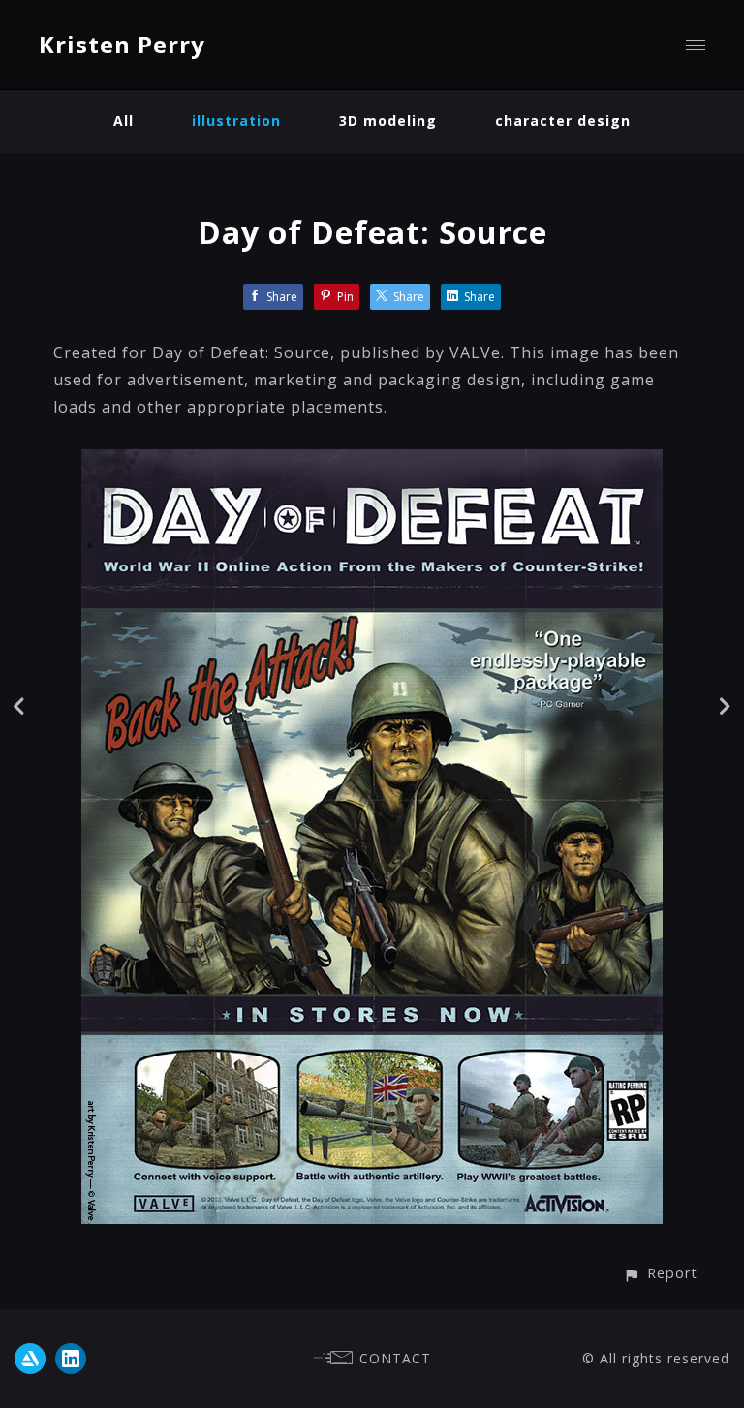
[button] (660, 1273)
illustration (236, 120)
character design (563, 120)
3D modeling (388, 120)
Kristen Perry (122, 44)
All (123, 120)
